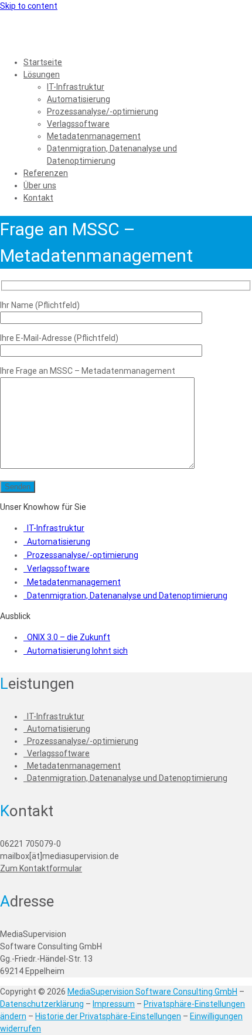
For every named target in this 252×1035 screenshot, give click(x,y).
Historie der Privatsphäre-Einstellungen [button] (108, 1016)
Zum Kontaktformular (41, 868)
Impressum (114, 1004)
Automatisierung (78, 99)
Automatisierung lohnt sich (77, 650)
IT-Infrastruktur (75, 87)
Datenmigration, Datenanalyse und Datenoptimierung (127, 595)
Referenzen (45, 173)
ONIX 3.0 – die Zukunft (68, 637)
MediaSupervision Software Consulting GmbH (152, 991)
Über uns (39, 185)
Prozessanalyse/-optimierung (102, 111)
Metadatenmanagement (94, 136)
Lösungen (41, 74)
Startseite (42, 62)
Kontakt (38, 197)
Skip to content (28, 6)
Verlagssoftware (78, 123)
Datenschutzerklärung (42, 1004)
